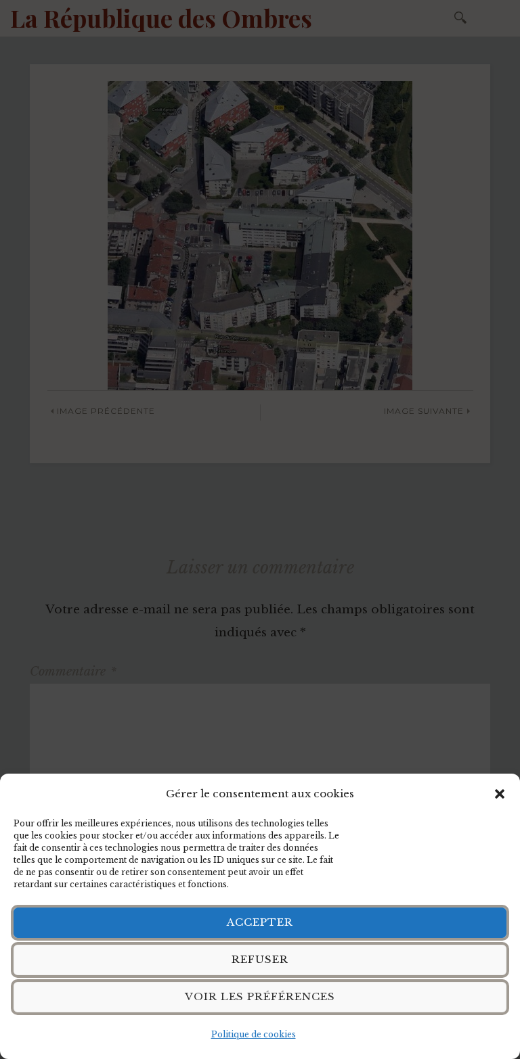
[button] (499, 794)
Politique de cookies (253, 1034)
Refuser (260, 959)
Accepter (260, 922)
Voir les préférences (260, 996)
